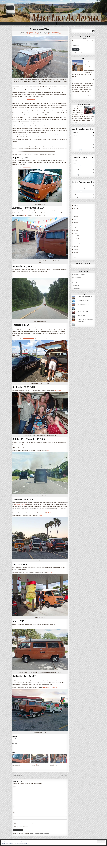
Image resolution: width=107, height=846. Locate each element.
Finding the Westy (27, 167)
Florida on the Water (78, 188)
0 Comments (55, 32)
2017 (75, 230)
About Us (20, 23)
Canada (74, 132)
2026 (75, 205)
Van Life (26, 33)
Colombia (75, 135)
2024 (75, 211)
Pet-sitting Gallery (38, 23)
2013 (75, 252)
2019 (75, 225)
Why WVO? (49, 572)
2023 (75, 214)
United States (76, 150)
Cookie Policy (26, 843)
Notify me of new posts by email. (21, 826)
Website (14, 818)
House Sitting (76, 169)
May (77, 238)
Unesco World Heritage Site (79, 147)
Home (14, 23)
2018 (75, 228)
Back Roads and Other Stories (78, 274)
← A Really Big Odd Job (17, 775)
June (77, 235)
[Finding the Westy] (21, 759)
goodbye (48, 33)
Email (14, 812)
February (77, 241)
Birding (74, 163)
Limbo (24, 215)
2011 (75, 257)
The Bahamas (76, 191)
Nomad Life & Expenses (78, 172)
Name (14, 806)
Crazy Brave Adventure (77, 277)
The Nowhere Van (76, 288)
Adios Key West (81, 315)
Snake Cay (80, 308)
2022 (75, 216)
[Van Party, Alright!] (58, 759)
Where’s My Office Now (20, 504)
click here (76, 122)
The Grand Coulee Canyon (83, 300)
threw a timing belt (31, 99)
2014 (75, 249)
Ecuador (75, 138)
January (77, 244)
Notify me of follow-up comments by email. (23, 823)
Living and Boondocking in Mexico (79, 280)
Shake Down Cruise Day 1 (28, 274)
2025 (75, 208)
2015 (75, 246)
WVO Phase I (36, 627)
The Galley (75, 197)
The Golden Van (75, 285)
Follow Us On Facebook (83, 263)
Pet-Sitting (28, 23)
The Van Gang (49, 512)
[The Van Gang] (39, 759)
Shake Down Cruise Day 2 (28, 338)
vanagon (53, 33)
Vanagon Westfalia (34, 33)
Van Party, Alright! (58, 390)
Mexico (74, 141)
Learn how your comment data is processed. (39, 833)
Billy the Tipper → (65, 775)
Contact (60, 23)
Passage (75, 194)
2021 (75, 219)
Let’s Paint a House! (50, 23)
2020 (75, 222)
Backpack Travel (76, 160)
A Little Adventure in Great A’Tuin (50, 687)
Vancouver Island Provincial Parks (85, 324)
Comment (15, 786)
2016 (75, 233)
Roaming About (75, 282)
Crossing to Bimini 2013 (83, 311)
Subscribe (76, 49)
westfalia (59, 33)
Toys (48, 450)
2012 (75, 255)
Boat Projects (76, 185)
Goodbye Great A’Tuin (40, 29)
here (41, 515)
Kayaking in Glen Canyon (83, 304)
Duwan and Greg (31, 32)
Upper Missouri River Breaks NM (85, 296)
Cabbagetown (76, 166)
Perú (74, 144)
